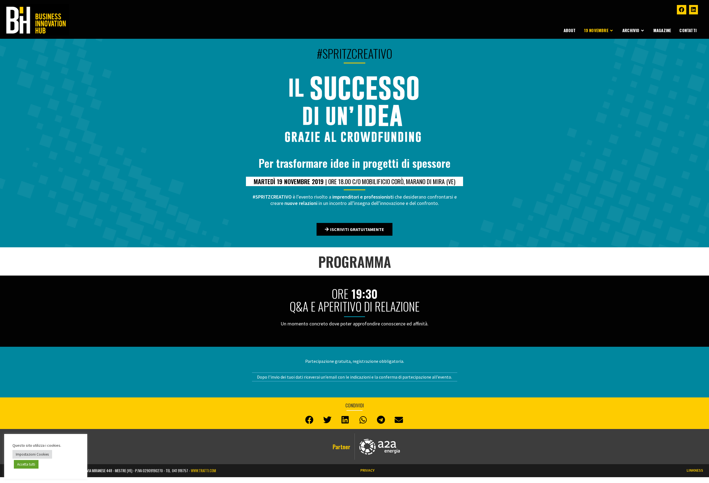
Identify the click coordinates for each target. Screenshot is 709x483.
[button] (354, 229)
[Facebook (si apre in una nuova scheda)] (681, 9)
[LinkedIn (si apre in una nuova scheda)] (693, 9)
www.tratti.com (203, 470)
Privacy (367, 470)
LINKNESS (695, 470)
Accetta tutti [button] (26, 464)
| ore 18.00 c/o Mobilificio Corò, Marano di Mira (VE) (354, 181)
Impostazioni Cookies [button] (32, 454)
